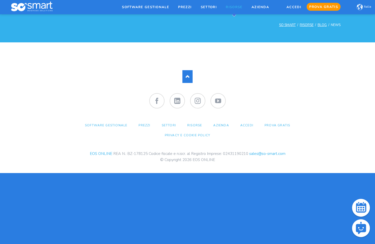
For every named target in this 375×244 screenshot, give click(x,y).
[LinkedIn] (177, 100)
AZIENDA (221, 125)
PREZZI (144, 125)
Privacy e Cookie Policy (187, 135)
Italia (367, 7)
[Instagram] (197, 100)
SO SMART (287, 25)
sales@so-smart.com (267, 153)
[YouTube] (218, 100)
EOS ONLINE (101, 153)
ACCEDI (246, 125)
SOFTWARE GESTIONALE (106, 125)
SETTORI (169, 125)
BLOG (322, 25)
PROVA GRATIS (277, 125)
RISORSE (307, 25)
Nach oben (187, 76)
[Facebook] (157, 100)
